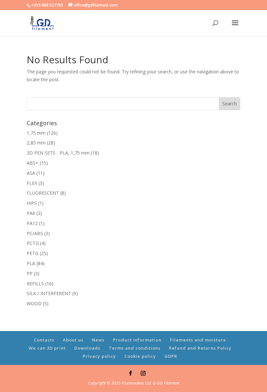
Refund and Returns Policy (200, 348)
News (98, 340)
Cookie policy (140, 356)
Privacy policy (99, 356)
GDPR (170, 356)
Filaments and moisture (198, 340)
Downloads (87, 348)
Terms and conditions (135, 348)
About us (73, 340)
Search (229, 103)
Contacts (44, 340)
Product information (137, 340)
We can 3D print (47, 348)
